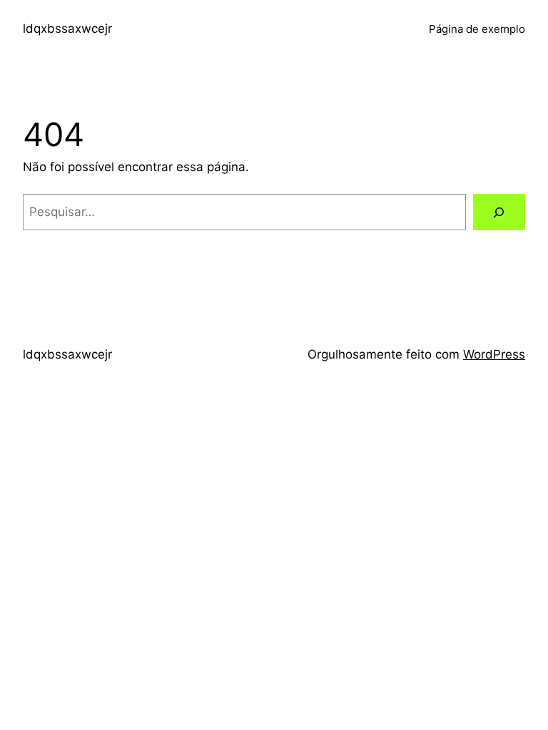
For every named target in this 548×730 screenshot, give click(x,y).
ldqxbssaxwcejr (67, 28)
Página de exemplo (477, 29)
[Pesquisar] (499, 212)
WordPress (494, 354)
